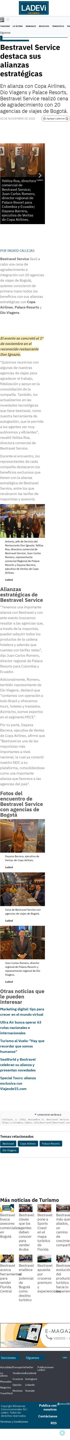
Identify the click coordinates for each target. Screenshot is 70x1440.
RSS (54, 1423)
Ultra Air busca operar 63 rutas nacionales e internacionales (20, 1027)
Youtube (30, 1390)
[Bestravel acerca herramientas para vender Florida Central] (7, 1258)
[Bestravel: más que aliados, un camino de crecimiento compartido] (63, 1208)
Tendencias (19, 1373)
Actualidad (6, 1367)
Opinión (17, 1384)
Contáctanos (47, 1416)
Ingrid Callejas (21, 250)
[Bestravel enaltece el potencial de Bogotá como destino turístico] (26, 1258)
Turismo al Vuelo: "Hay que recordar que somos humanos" (22, 1046)
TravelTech (58, 26)
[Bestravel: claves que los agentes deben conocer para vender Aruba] (26, 1208)
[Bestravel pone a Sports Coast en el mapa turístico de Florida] (44, 1208)
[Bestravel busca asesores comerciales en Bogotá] (7, 1208)
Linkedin (30, 1384)
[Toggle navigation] (7, 19)
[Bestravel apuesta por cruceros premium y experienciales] (44, 1258)
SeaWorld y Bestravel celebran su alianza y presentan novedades (18, 1064)
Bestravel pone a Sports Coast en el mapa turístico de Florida (44, 1232)
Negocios (44, 26)
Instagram (31, 1379)
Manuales (31, 26)
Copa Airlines (28, 1143)
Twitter (29, 1367)
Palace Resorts (51, 1143)
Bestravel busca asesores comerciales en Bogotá (10, 1225)
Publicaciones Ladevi (45, 1368)
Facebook (30, 1373)
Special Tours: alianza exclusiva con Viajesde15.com (18, 1083)
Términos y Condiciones (14, 1421)
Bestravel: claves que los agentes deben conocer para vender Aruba (27, 1232)
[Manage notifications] (62, 1432)
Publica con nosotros (48, 1407)
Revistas (18, 1390)
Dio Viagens (9, 1150)
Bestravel (8, 1143)
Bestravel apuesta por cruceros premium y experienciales (49, 1278)
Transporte (19, 1367)
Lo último (18, 26)
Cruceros (18, 1379)
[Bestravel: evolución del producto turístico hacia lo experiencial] (63, 1258)
